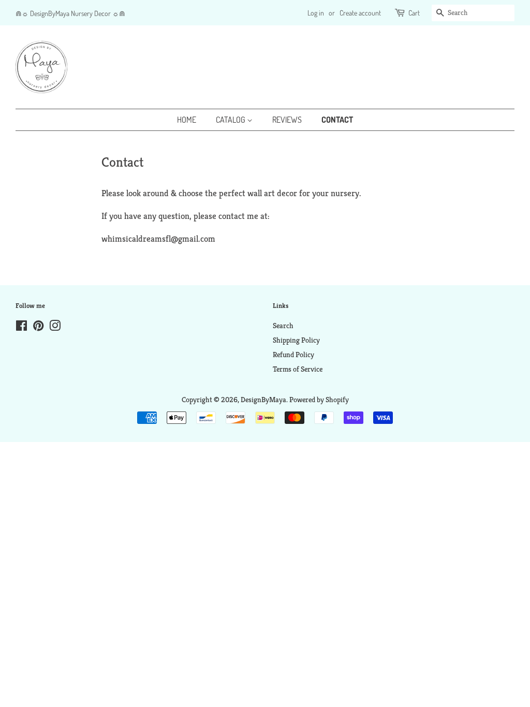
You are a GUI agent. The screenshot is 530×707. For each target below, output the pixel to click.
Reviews (287, 119)
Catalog (231, 119)
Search (283, 325)
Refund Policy (293, 354)
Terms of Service (297, 369)
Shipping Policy (296, 340)
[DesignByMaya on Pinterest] (38, 327)
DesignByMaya (263, 399)
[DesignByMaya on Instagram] (55, 327)
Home (186, 119)
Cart (414, 12)
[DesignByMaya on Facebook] (21, 327)
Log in (315, 12)
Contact (337, 119)
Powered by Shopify (319, 399)
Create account (360, 12)
